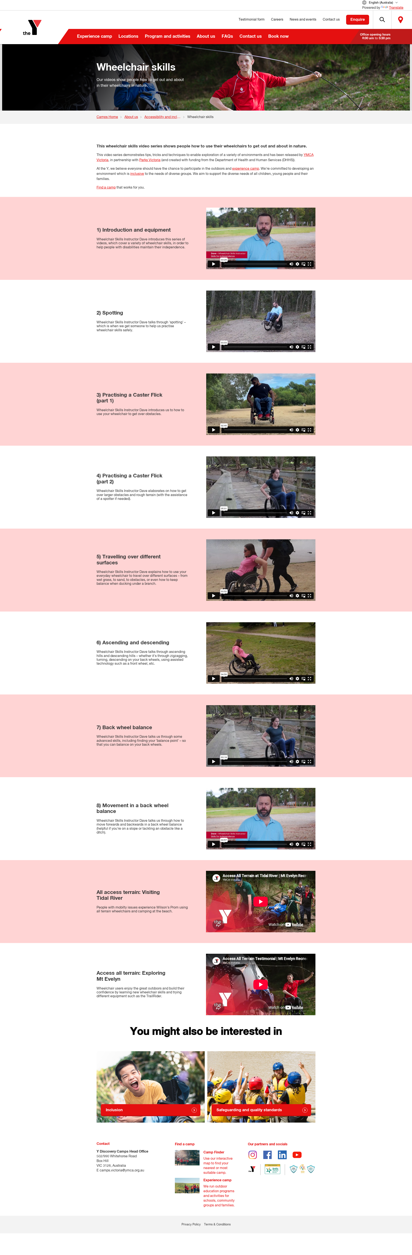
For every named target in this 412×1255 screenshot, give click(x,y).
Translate (396, 8)
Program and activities (167, 36)
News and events (303, 19)
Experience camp (94, 36)
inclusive (137, 174)
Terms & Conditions (217, 1224)
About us (206, 36)
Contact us (250, 36)
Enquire (357, 20)
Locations (128, 36)
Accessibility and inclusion (164, 117)
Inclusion (114, 1110)
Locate (400, 19)
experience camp (245, 169)
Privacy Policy (191, 1224)
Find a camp (106, 187)
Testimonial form (252, 19)
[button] (382, 19)
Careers (277, 19)
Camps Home (107, 117)
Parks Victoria (150, 160)
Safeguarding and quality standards (249, 1110)
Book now (278, 36)
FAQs (227, 36)
